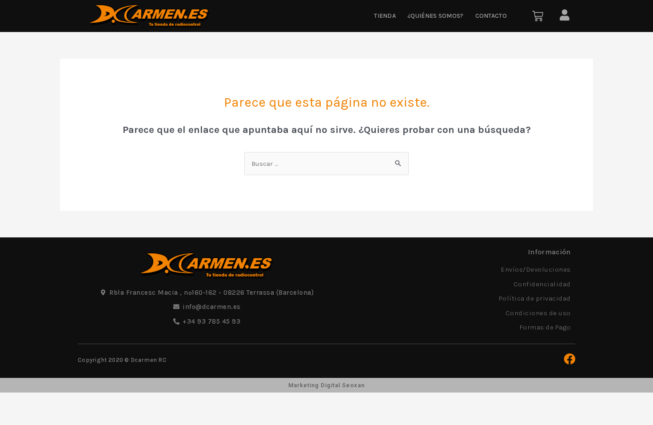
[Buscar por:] (326, 164)
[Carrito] (538, 16)
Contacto (491, 16)
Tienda (385, 16)
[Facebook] (569, 359)
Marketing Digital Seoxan (326, 385)
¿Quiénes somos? (435, 16)
